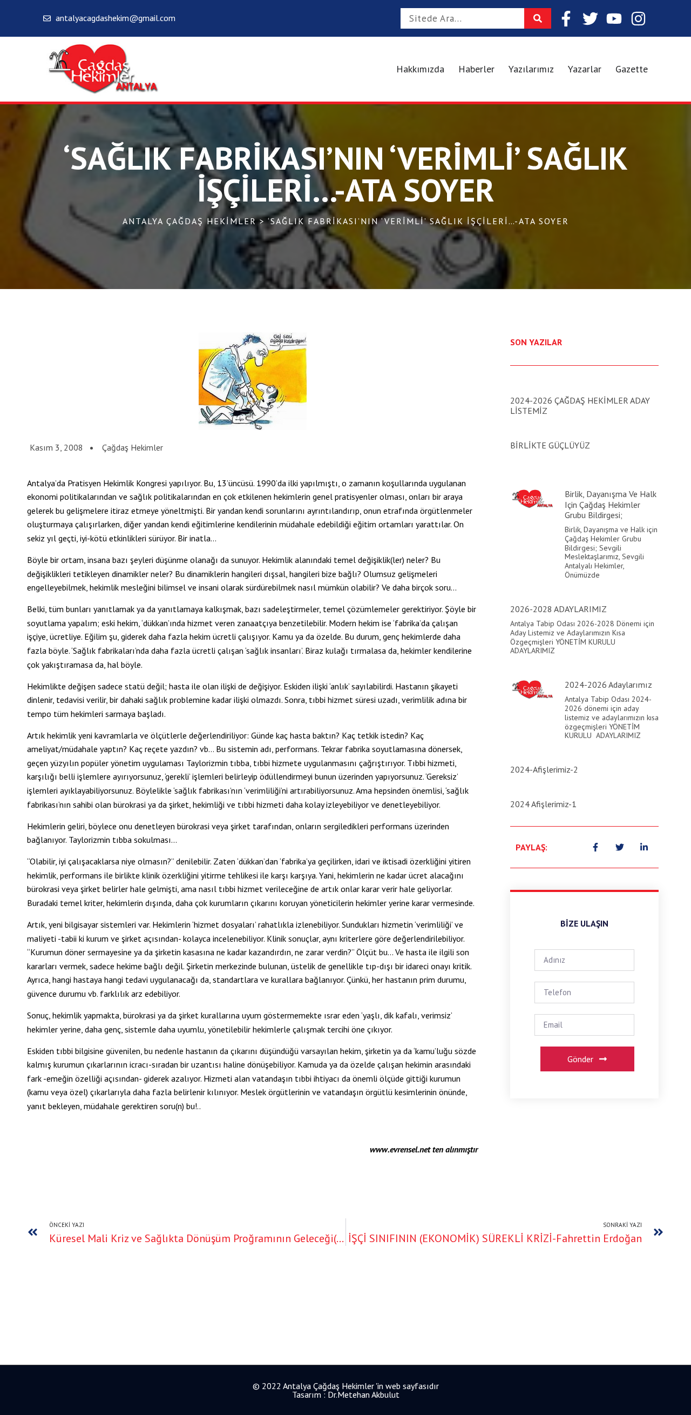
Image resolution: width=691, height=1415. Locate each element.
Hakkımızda (420, 69)
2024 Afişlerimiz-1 (543, 804)
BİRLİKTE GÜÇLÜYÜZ (550, 445)
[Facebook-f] (566, 18)
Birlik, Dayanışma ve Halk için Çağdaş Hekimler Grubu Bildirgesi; (610, 504)
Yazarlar (584, 69)
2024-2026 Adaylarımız (608, 684)
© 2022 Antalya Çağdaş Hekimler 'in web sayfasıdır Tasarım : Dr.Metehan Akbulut (346, 1390)
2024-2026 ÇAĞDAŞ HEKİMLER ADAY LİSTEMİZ (580, 405)
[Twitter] (590, 18)
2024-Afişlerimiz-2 (544, 769)
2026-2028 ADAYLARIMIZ (558, 608)
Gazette (631, 69)
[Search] (537, 18)
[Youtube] (614, 18)
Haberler (476, 69)
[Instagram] (638, 18)
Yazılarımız (531, 69)
